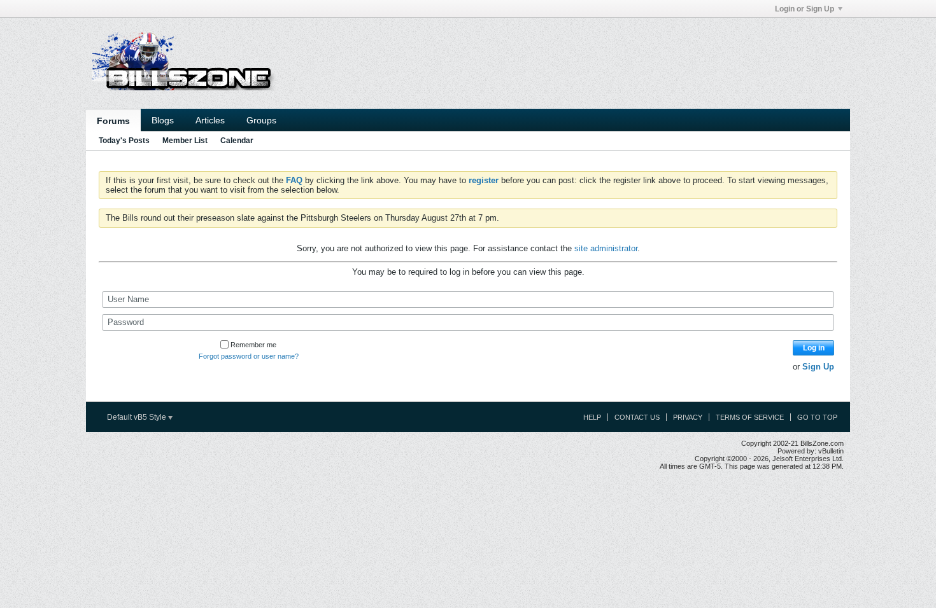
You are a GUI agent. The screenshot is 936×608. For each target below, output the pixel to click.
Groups (261, 120)
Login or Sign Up (804, 8)
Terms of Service (750, 417)
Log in (814, 347)
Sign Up (818, 366)
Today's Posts (124, 140)
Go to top (817, 417)
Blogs (163, 120)
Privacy (687, 417)
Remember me (253, 345)
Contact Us (637, 417)
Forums (113, 121)
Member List (185, 140)
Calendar (236, 140)
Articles (210, 120)
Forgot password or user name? (249, 356)
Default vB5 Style (137, 417)
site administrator (605, 248)
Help (592, 417)
